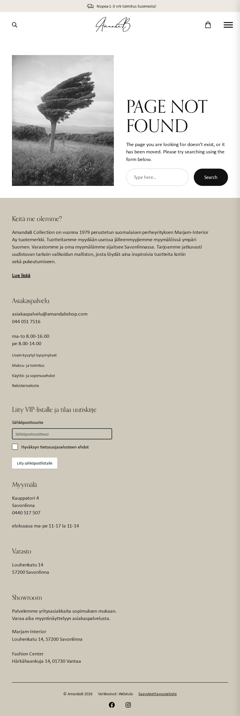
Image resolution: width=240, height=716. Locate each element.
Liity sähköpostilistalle (34, 463)
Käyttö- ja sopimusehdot (33, 375)
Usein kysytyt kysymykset (34, 355)
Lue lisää (21, 275)
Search (210, 177)
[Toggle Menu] (228, 25)
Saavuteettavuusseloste (157, 693)
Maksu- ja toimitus (28, 365)
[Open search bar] (15, 25)
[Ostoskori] (208, 25)
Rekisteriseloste (25, 385)
